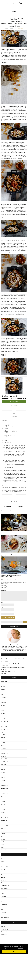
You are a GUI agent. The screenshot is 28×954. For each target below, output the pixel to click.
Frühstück (11, 18)
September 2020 (4, 729)
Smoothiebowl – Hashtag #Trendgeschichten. (11, 554)
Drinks (2, 864)
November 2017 (4, 820)
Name (2, 602)
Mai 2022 (3, 691)
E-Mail (2, 607)
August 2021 (3, 702)
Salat (2, 890)
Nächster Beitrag (20, 506)
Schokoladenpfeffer (14, 3)
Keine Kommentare (18, 28)
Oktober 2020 (4, 726)
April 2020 (3, 742)
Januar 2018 (3, 815)
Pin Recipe (15, 405)
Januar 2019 (3, 782)
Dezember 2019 (4, 753)
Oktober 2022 (4, 681)
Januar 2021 (3, 718)
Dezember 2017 (4, 817)
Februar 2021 (4, 716)
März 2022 (3, 694)
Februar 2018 (4, 812)
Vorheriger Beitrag (7, 506)
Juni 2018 (3, 801)
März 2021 (3, 713)
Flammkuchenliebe (4, 866)
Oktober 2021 (4, 700)
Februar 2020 (4, 748)
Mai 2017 (3, 836)
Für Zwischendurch (4, 872)
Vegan (2, 909)
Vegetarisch (14, 19)
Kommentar (3, 590)
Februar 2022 (4, 697)
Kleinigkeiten (3, 882)
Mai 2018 (3, 804)
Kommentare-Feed (4, 931)
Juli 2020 (3, 734)
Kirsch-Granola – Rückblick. (7, 533)
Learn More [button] (20, 948)
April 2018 (3, 807)
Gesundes (3, 874)
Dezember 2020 (4, 721)
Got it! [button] (14, 951)
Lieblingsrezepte (4, 888)
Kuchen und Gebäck (5, 885)
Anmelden (3, 926)
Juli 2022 (3, 686)
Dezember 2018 (4, 785)
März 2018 (3, 809)
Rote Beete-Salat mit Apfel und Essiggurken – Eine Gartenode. (13, 667)
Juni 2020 (3, 737)
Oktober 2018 (4, 791)
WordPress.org (4, 934)
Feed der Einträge (4, 929)
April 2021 (3, 710)
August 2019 (3, 764)
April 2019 (3, 774)
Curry (2, 858)
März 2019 (3, 777)
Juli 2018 (3, 799)
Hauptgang (16, 18)
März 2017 (3, 841)
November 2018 (4, 788)
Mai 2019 (3, 772)
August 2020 (3, 732)
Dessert (5, 18)
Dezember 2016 (4, 849)
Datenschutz (11, 941)
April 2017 (3, 839)
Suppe (2, 898)
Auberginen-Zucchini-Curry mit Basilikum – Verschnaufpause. (13, 663)
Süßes (22, 18)
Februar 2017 (4, 844)
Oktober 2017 (4, 823)
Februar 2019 (4, 780)
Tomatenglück (4, 904)
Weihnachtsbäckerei (5, 917)
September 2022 (4, 683)
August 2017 (3, 828)
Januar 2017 (3, 847)
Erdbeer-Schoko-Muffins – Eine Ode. (8, 671)
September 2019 (4, 761)
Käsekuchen (3, 880)
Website (2, 612)
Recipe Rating (3, 585)
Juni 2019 (3, 769)
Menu (14, 11)
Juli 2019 (3, 766)
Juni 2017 (3, 833)
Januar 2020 (3, 750)
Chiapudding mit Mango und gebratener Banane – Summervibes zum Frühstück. (11, 576)
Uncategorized (4, 906)
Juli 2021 (3, 705)
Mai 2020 (3, 740)
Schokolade (3, 896)
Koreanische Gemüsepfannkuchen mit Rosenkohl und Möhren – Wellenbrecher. (13, 659)
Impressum (17, 941)
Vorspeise (3, 914)
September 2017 (4, 825)
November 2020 (4, 724)
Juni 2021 (3, 708)
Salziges (2, 893)
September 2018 (4, 793)
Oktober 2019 (4, 758)
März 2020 (3, 745)
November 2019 (4, 756)
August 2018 (3, 796)
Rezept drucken (15, 401)
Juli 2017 (3, 831)
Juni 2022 (3, 689)
